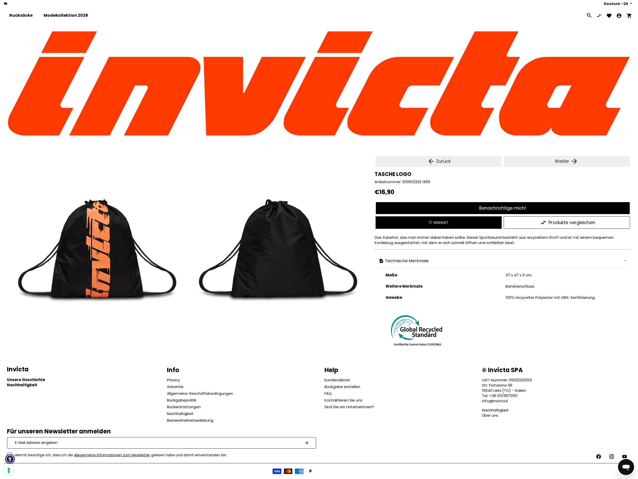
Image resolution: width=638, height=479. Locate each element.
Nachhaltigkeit (495, 410)
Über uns (490, 415)
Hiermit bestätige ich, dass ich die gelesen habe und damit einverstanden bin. (120, 455)
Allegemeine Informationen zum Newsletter (112, 455)
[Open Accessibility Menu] (10, 459)
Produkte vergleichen (572, 222)
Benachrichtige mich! (502, 208)
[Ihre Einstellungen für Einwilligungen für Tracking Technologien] (8, 470)
